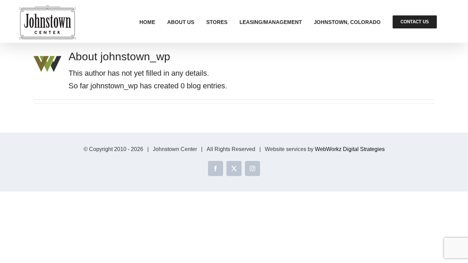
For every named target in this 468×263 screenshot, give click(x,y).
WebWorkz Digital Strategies (350, 149)
